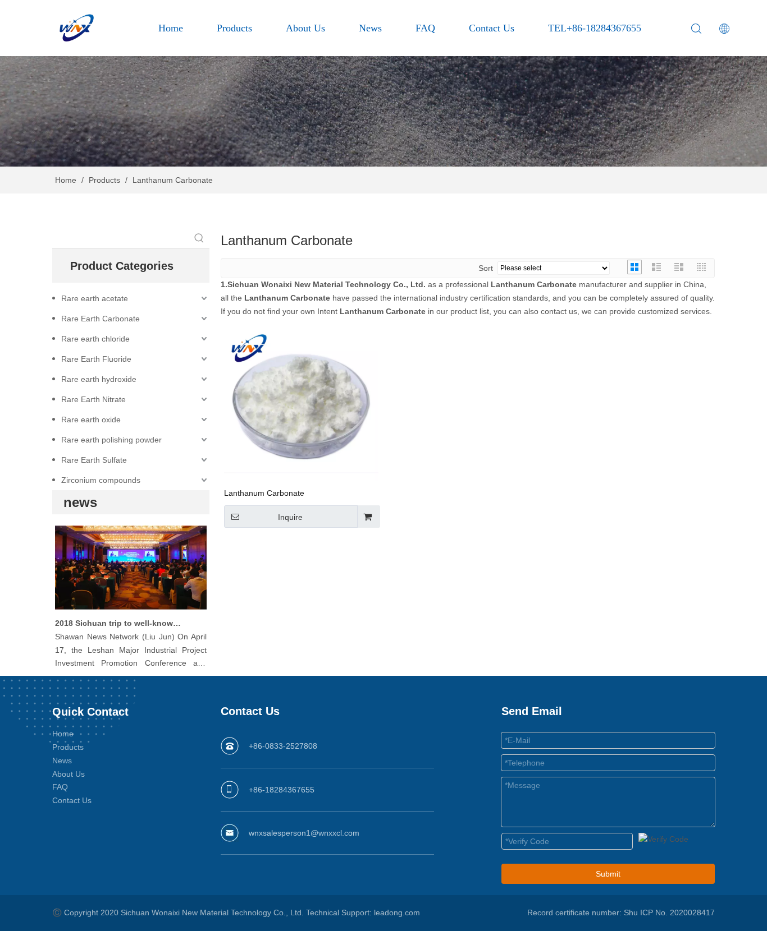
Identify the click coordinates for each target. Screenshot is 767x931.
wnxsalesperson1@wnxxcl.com (304, 832)
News (370, 28)
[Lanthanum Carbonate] (301, 403)
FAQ (425, 28)
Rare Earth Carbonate (100, 318)
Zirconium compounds (100, 480)
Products (234, 28)
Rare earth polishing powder (111, 439)
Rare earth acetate (94, 298)
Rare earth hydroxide (98, 379)
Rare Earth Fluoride (96, 358)
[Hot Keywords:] (199, 238)
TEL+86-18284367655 (594, 28)
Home (170, 28)
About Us (305, 28)
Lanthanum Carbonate (264, 492)
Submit (608, 873)
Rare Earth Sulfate (94, 459)
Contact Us (491, 28)
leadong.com (397, 912)
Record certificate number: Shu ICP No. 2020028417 (621, 912)
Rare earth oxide (91, 419)
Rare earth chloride (95, 338)
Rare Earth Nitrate (93, 399)
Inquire (290, 517)
